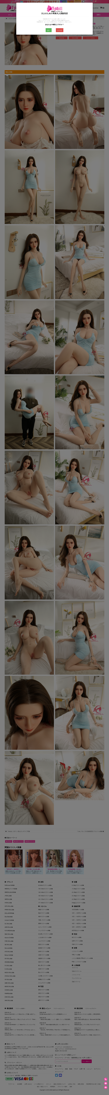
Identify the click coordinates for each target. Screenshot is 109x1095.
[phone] (105, 1079)
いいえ (59, 30)
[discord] (105, 1087)
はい (48, 30)
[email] (105, 1083)
